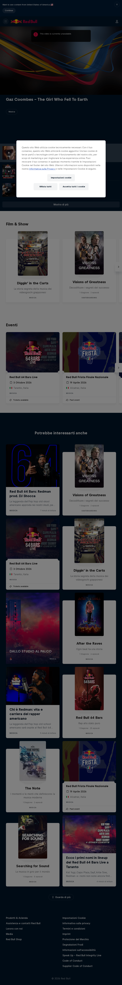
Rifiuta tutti (45, 186)
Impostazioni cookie (61, 178)
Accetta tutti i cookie (74, 186)
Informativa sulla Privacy (42, 169)
